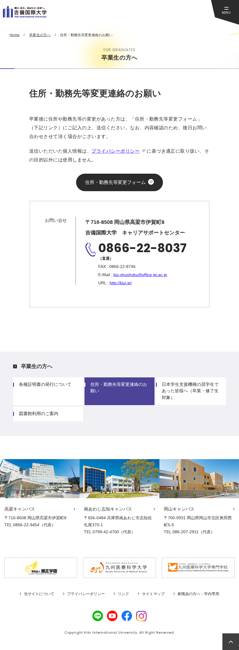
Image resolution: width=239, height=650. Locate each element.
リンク (123, 594)
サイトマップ (153, 594)
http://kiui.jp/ (121, 282)
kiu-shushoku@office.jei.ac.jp (140, 274)
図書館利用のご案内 (38, 413)
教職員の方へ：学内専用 (198, 594)
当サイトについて (39, 594)
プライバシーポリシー (116, 151)
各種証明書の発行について (45, 384)
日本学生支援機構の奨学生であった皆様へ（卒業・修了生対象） (190, 391)
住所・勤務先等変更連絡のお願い (118, 387)
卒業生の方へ (36, 366)
